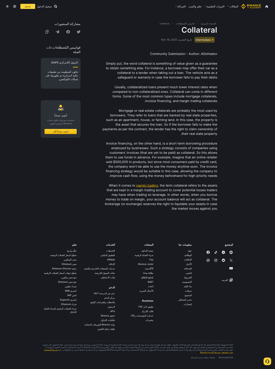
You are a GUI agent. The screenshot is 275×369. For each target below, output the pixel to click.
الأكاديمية (149, 268)
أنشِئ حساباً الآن (60, 131)
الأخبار (189, 264)
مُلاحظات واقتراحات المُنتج (102, 302)
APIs (112, 311)
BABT (150, 281)
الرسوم (111, 306)
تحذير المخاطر (185, 299)
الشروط (188, 277)
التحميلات (110, 250)
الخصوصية (187, 281)
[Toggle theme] (7, 6)
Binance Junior (145, 264)
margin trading (147, 185)
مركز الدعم (109, 297)
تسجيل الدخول (44, 6)
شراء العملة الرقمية (144, 255)
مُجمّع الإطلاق (147, 277)
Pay (151, 259)
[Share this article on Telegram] (57, 32)
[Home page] (251, 6)
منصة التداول (147, 250)
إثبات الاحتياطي (108, 277)
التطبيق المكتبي (107, 255)
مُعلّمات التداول (108, 320)
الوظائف (188, 255)
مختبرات (149, 320)
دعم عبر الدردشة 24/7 (104, 293)
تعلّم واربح (72, 250)
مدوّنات (188, 290)
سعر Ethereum (69, 264)
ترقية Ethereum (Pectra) (64, 268)
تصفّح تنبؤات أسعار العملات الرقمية (60, 273)
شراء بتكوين (71, 286)
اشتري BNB (71, 290)
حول (190, 250)
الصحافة (188, 268)
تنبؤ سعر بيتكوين (69, 277)
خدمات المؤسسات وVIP (142, 315)
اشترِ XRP (72, 295)
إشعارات (188, 304)
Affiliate (111, 259)
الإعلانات (188, 259)
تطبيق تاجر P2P (145, 306)
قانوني (189, 273)
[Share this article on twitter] (79, 32)
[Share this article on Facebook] (68, 32)
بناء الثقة (188, 286)
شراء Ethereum (69, 304)
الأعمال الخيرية (146, 290)
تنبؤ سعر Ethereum (67, 281)
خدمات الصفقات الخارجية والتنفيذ (99, 268)
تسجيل (28, 6)
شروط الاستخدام (51, 350)
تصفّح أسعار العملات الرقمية (63, 255)
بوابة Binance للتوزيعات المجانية (100, 324)
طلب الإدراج (147, 311)
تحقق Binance (108, 315)
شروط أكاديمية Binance (210, 352)
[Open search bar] (54, 6)
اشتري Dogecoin (68, 299)
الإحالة (112, 264)
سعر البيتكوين (70, 259)
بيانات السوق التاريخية (105, 273)
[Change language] (14, 6)
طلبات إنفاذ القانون (106, 329)
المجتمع (188, 295)
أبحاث (150, 286)
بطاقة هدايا (148, 273)
